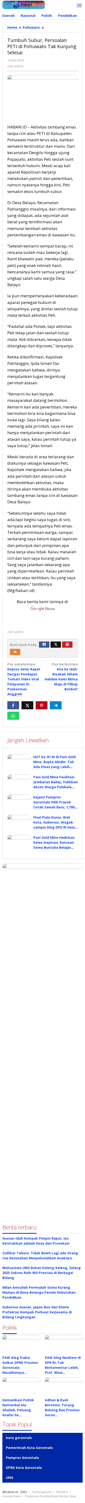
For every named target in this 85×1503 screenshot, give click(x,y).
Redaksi (62, 1492)
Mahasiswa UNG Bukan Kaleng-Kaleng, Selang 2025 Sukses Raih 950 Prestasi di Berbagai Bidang (41, 1272)
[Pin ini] (41, 705)
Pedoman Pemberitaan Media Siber (50, 1496)
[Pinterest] (67, 645)
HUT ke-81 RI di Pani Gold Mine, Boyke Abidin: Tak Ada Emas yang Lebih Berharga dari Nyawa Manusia (54, 767)
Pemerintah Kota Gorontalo (29, 1447)
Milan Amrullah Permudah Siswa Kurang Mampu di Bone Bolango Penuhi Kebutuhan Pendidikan (39, 1292)
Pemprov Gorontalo (22, 1457)
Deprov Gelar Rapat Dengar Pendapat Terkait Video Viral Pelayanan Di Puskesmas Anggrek (23, 679)
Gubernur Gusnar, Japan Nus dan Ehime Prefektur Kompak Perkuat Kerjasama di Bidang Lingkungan (37, 1312)
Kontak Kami (11, 1496)
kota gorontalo (19, 1437)
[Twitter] (56, 645)
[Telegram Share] (56, 705)
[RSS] (15, 652)
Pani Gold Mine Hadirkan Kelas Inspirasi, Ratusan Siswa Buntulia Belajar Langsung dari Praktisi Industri (54, 847)
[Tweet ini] (27, 705)
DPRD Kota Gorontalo (24, 1467)
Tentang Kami (41, 1492)
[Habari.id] (23, 4)
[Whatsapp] (13, 716)
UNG (9, 1477)
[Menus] (79, 5)
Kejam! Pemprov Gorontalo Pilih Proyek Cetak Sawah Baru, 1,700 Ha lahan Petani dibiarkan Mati (55, 807)
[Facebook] (44, 645)
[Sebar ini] (13, 705)
